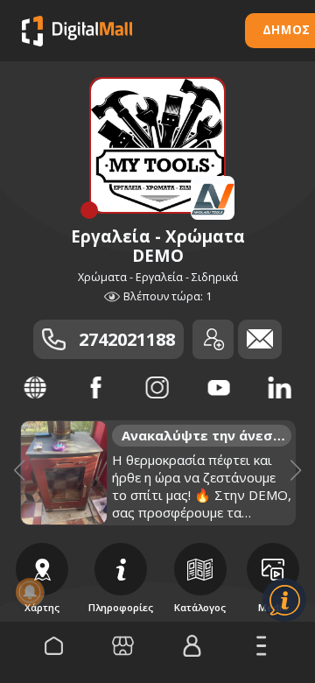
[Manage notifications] (30, 592)
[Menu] (261, 645)
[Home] (53, 645)
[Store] (123, 645)
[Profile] (192, 645)
